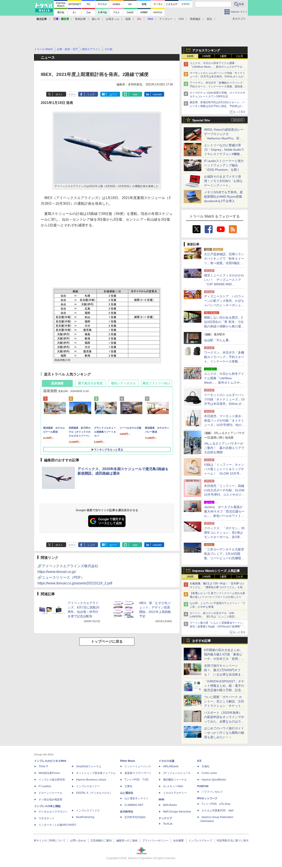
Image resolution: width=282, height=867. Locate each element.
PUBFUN (202, 786)
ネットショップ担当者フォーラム (96, 773)
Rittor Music (127, 760)
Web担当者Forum (49, 773)
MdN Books (170, 805)
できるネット (46, 818)
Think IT (43, 766)
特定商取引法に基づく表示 (233, 840)
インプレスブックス (88, 810)
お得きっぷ (112, 19)
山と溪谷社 (126, 792)
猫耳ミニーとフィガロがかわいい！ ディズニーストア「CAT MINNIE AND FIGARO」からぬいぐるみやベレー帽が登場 (224, 284)
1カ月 (239, 56)
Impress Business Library (91, 779)
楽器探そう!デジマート (138, 773)
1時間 (190, 56)
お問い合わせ (78, 840)
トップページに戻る (107, 641)
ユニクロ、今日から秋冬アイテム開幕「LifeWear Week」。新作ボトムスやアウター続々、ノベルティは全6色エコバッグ (217, 67)
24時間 (206, 56)
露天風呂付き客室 (90, 383)
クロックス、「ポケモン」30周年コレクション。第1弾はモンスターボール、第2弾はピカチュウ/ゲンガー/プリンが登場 (224, 537)
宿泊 (209, 19)
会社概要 (178, 840)
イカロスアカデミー (175, 792)
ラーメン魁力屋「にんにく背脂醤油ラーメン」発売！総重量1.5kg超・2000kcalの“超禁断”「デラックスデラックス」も (218, 626)
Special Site (201, 120)
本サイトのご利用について (49, 840)
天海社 (206, 766)
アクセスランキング (206, 50)
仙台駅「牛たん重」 (218, 340)
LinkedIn (157, 94)
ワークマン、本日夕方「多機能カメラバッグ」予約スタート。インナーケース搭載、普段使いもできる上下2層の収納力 (217, 86)
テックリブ (165, 818)
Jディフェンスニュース (177, 773)
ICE (199, 760)
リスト (72, 94)
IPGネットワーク (207, 798)
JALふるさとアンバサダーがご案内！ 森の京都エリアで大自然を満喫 (224, 448)
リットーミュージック (137, 766)
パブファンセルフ (212, 791)
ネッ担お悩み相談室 (50, 799)
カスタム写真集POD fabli (218, 810)
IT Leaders (45, 786)
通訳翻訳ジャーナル (175, 779)
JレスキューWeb (173, 786)
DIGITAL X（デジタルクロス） (94, 792)
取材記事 (80, 19)
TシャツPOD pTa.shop (216, 803)
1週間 (223, 56)
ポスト (59, 94)
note (135, 94)
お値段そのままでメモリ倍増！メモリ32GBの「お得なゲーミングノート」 (223, 181)
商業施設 (195, 19)
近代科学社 (126, 811)
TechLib (168, 823)
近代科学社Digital (134, 817)
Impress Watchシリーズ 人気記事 (216, 570)
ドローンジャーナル (50, 792)
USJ (181, 19)
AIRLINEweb (170, 766)
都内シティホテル (123, 383)
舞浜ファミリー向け (156, 383)
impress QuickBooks (214, 779)
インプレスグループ (200, 840)
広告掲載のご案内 (101, 840)
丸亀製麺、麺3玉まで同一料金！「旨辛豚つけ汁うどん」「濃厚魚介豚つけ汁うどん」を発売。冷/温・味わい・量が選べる (217, 587)
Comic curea (209, 773)
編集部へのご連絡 (126, 840)
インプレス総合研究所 (52, 779)
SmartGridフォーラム (88, 766)
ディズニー (166, 19)
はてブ (113, 94)
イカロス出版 (166, 760)
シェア (91, 94)
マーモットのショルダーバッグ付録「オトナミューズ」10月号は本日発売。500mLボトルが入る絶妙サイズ (218, 76)
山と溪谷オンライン (136, 798)
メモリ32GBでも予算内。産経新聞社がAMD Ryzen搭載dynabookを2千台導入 (223, 196)
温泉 (128, 19)
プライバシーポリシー (155, 840)
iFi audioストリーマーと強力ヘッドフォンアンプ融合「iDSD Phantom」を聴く (224, 165)
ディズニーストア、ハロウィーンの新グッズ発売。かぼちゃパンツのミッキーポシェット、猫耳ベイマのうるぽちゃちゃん (224, 305)
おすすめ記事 (201, 640)
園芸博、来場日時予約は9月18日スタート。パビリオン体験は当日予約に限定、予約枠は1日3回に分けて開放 (218, 106)
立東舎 (128, 786)
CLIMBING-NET (133, 805)
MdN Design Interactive (177, 811)
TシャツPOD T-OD (136, 779)
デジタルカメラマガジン (53, 811)
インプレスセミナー (88, 786)
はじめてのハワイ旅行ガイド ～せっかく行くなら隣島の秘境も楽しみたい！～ (224, 732)
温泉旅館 (57, 383)
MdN (161, 799)
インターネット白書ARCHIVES (57, 824)
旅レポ (96, 19)
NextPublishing (85, 817)
